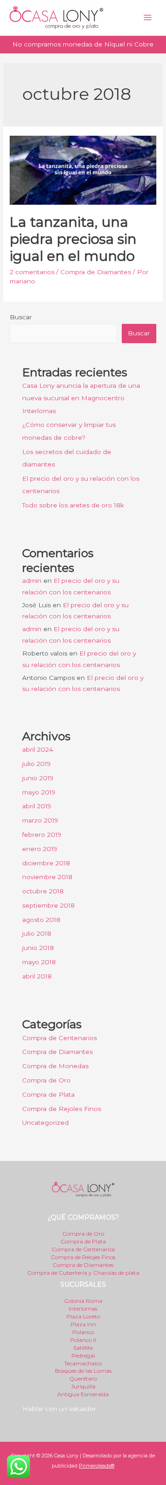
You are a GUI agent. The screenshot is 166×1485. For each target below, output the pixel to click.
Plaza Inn (83, 1324)
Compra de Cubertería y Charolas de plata (83, 1272)
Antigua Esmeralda (83, 1394)
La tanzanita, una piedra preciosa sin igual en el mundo (73, 239)
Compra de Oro (46, 1080)
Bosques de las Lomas (83, 1370)
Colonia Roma (83, 1300)
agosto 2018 (41, 919)
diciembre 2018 (46, 863)
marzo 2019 (40, 820)
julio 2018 (36, 933)
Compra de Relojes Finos (83, 1257)
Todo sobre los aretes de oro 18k (73, 505)
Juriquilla (83, 1386)
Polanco (83, 1332)
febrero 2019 (41, 834)
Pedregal (83, 1355)
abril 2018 (37, 976)
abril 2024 (37, 749)
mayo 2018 (39, 962)
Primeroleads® (96, 1465)
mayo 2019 (38, 792)
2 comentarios (32, 272)
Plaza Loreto (83, 1316)
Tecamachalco (83, 1363)
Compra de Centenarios (59, 1038)
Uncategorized (45, 1122)
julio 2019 (36, 763)
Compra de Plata (48, 1094)
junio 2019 (37, 778)
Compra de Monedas (55, 1066)
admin (32, 580)
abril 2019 (36, 806)
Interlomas (83, 1308)
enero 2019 (39, 848)
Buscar (21, 317)
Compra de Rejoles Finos (61, 1108)
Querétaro (83, 1378)
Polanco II (83, 1339)
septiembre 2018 (48, 905)
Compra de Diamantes (95, 272)
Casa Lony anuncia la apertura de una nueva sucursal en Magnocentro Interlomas (81, 398)
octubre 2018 (43, 891)
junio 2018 (38, 947)
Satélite (83, 1347)
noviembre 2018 (47, 877)
